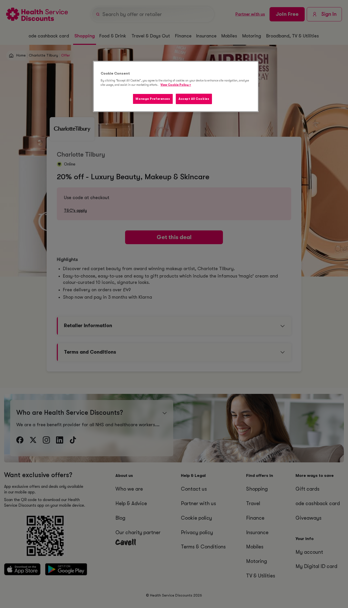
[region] (176, 86)
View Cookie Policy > (175, 85)
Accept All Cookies (194, 99)
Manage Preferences (153, 99)
